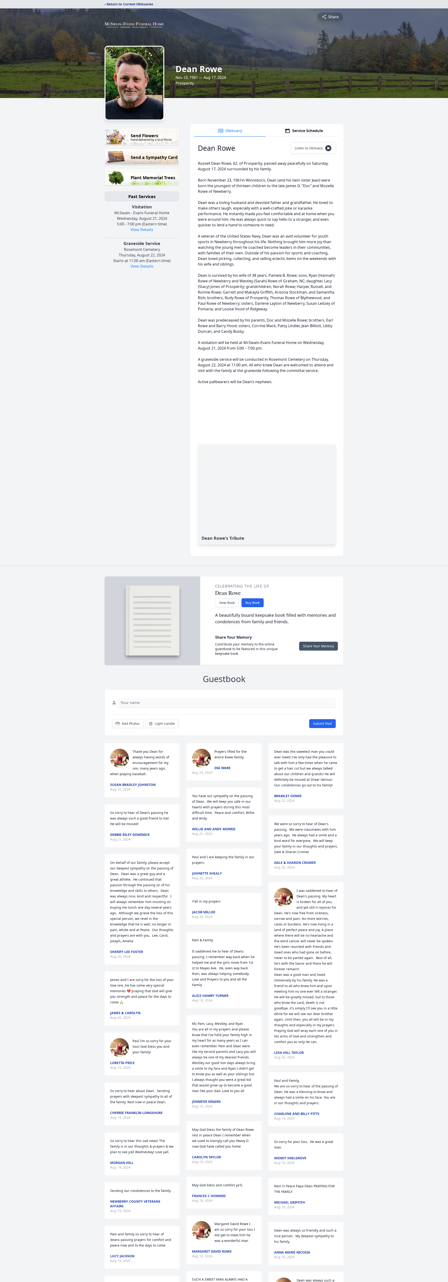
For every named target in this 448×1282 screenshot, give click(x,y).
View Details (141, 229)
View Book (227, 602)
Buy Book (252, 602)
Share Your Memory (318, 646)
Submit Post (322, 723)
